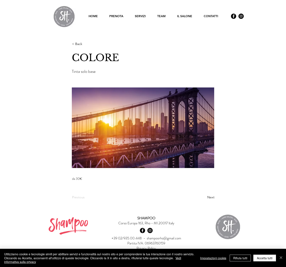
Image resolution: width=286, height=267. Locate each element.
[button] (86, 44)
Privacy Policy (146, 248)
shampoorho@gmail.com (164, 238)
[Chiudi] (280, 258)
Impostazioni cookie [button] (213, 258)
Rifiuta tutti (240, 258)
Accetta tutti (264, 258)
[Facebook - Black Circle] (233, 16)
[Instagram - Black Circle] (241, 16)
